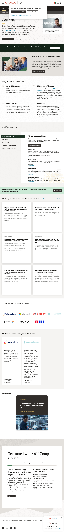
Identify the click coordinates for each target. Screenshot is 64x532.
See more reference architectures (52, 199)
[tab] (13, 136)
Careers (40, 520)
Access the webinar (55, 47)
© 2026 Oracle (5, 520)
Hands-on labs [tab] (18, 463)
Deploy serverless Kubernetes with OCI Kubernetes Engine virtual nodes (16, 239)
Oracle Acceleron (9, 30)
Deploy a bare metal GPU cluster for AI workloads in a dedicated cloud (47, 208)
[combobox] (35, 3)
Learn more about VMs (34, 145)
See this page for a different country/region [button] (21, 15)
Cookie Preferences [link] (27, 520)
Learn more (31, 156)
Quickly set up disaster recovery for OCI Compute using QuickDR (46, 271)
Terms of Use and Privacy (16, 520)
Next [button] (37, 434)
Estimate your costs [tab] (29, 463)
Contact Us (4, 523)
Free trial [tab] (9, 463)
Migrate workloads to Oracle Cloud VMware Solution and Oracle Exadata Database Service (15, 209)
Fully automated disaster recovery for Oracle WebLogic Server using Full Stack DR (15, 272)
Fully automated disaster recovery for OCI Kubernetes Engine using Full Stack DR (47, 240)
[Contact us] (61, 3)
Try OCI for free (12, 496)
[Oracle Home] (10, 3)
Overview (4, 8)
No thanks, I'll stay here (32, 11)
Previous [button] (26, 434)
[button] (3, 3)
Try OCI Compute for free (8, 39)
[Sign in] (58, 3)
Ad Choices (35, 520)
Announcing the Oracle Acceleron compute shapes (26, 39)
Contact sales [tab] (40, 463)
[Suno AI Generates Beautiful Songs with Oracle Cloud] (52, 23)
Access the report (57, 190)
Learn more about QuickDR (38, 71)
